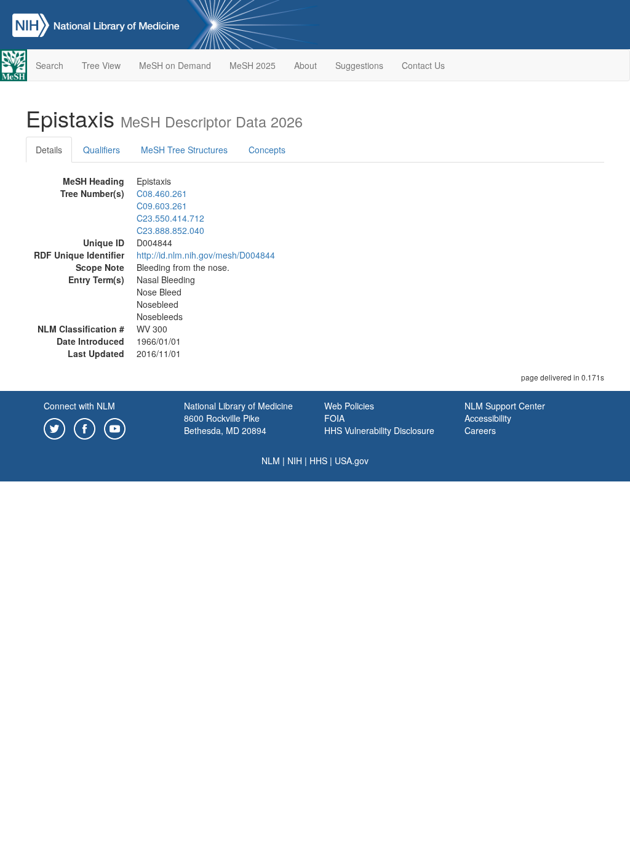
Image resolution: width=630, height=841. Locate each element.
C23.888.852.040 (170, 230)
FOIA (334, 418)
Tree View (101, 65)
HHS (318, 460)
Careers (480, 430)
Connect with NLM (79, 406)
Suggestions (359, 65)
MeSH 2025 (252, 65)
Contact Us (423, 65)
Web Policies (349, 406)
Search (49, 65)
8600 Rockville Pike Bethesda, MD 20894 (225, 424)
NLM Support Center (505, 406)
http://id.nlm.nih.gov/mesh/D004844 (206, 255)
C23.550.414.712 (170, 218)
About (305, 65)
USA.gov (352, 460)
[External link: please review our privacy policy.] (54, 427)
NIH (294, 460)
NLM (270, 460)
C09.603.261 (162, 205)
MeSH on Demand (175, 65)
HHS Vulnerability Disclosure (379, 430)
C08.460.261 (162, 193)
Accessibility (488, 418)
